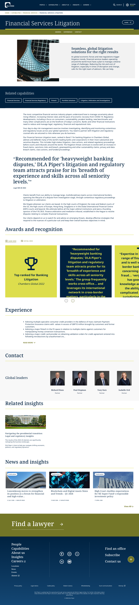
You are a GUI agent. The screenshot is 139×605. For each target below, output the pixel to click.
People (42, 5)
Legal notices (34, 586)
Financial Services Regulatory (35, 100)
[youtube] (69, 562)
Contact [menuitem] (78, 32)
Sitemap (121, 586)
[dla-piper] (10, 5)
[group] (31, 271)
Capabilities (53, 5)
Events (14, 572)
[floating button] (131, 559)
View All (127, 506)
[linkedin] (62, 562)
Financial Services (30, 13)
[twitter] (77, 554)
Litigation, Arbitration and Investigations (95, 100)
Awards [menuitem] (58, 32)
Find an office (115, 548)
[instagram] (69, 554)
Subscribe (112, 555)
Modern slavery (67, 586)
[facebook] (62, 554)
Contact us (113, 561)
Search (119, 5)
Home (7, 13)
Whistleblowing (85, 586)
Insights (76, 5)
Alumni (14, 575)
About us (65, 5)
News (13, 569)
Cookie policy (51, 586)
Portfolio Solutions (68, 100)
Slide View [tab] (12, 241)
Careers (86, 5)
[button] (123, 23)
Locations (15, 566)
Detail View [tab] (28, 241)
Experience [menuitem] (68, 32)
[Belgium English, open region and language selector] (127, 5)
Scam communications (105, 586)
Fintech (53, 100)
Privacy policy (18, 586)
